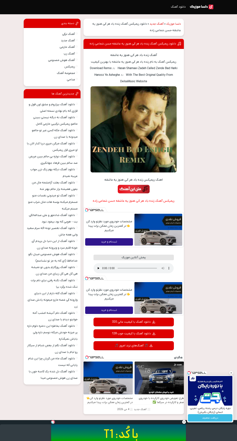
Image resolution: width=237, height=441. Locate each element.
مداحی (71, 79)
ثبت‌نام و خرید (109, 242)
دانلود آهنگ (178, 7)
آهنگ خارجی (67, 47)
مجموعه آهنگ (66, 73)
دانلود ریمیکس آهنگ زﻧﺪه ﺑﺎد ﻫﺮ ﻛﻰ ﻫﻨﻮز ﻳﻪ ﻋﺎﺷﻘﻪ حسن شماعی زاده (133, 44)
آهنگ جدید (157, 24)
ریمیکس (69, 67)
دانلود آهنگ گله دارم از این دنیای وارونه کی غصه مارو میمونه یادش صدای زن (53, 300)
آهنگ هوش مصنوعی (61, 60)
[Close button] (231, 373)
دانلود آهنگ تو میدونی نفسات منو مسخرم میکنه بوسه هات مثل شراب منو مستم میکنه (53, 202)
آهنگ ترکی (68, 34)
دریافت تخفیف (210, 418)
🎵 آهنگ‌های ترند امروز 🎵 (131, 345)
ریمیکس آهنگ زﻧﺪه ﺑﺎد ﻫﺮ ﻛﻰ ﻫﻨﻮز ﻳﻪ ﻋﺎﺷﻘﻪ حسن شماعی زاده (133, 201)
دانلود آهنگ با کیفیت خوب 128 (131, 333)
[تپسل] (87, 210)
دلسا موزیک (173, 24)
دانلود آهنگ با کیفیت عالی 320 (131, 322)
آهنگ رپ (69, 54)
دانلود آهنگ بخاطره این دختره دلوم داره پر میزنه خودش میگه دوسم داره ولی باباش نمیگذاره (52, 332)
